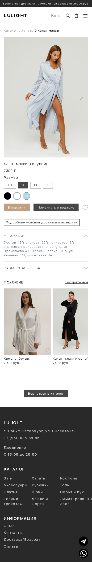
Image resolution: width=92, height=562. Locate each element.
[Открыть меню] (85, 16)
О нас (9, 525)
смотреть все (76, 282)
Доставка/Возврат (22, 539)
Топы (65, 485)
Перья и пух (72, 492)
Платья (11, 492)
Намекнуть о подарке (56, 207)
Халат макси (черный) (71, 359)
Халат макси (48, 31)
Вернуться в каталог (46, 394)
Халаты (27, 31)
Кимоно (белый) (17, 359)
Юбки (37, 492)
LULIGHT (16, 15)
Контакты (13, 532)
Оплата (11, 546)
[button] (7, 196)
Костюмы (69, 478)
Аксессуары (15, 485)
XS (10, 185)
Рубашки (40, 485)
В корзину (16, 207)
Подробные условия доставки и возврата (41, 222)
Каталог (11, 31)
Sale (8, 478)
